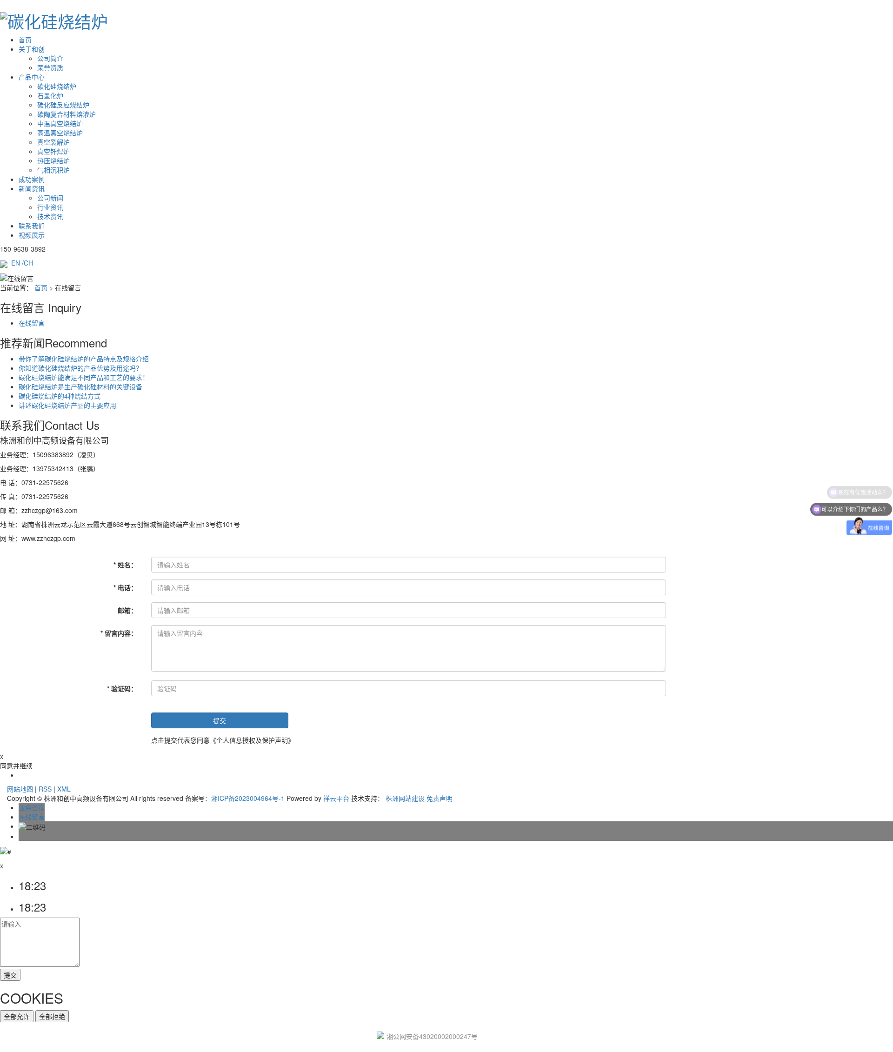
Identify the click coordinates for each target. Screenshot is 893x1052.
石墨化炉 (50, 95)
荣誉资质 (50, 67)
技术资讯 (50, 216)
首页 (25, 39)
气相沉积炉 (53, 169)
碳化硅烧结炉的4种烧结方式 (59, 395)
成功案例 (32, 179)
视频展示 (32, 235)
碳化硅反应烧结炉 (63, 104)
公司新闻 (50, 197)
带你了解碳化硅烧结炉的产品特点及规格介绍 (84, 358)
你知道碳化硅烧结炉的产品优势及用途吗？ (80, 368)
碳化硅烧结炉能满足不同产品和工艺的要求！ (84, 377)
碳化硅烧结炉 (56, 86)
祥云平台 (336, 798)
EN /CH (22, 262)
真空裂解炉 (53, 141)
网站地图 (20, 788)
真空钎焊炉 (53, 151)
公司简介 (50, 58)
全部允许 (17, 1016)
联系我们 (32, 225)
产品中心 (32, 76)
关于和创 (32, 48)
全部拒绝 (52, 1016)
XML (64, 788)
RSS (45, 788)
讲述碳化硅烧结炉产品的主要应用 (67, 405)
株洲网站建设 (405, 798)
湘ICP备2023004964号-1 (248, 798)
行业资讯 (50, 207)
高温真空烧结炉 (60, 132)
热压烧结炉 (53, 160)
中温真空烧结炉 (60, 123)
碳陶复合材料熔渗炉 (66, 114)
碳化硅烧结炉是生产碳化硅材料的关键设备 (80, 386)
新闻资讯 (32, 188)
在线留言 (32, 322)
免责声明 (440, 798)
